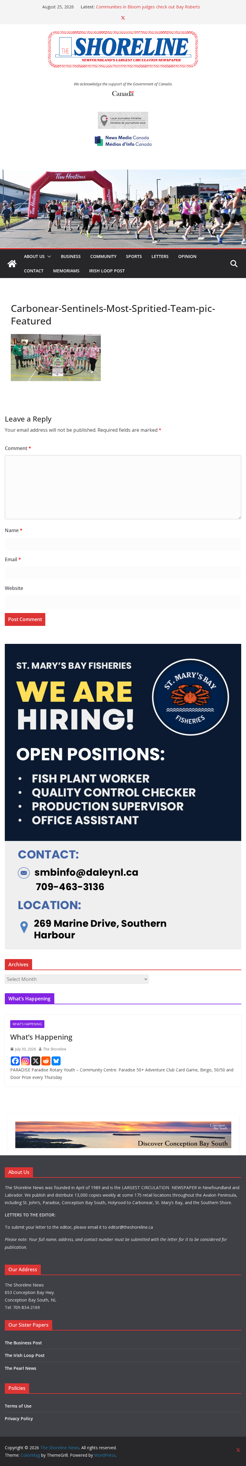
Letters (160, 256)
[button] (48, 256)
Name (13, 530)
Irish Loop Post (107, 271)
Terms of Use (18, 1406)
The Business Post (23, 1343)
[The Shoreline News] (123, 173)
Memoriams (66, 271)
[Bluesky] (56, 1060)
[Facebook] (15, 1060)
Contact (34, 271)
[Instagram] (25, 1060)
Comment (18, 448)
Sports (134, 256)
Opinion (187, 256)
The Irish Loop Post (25, 1355)
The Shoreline (54, 1049)
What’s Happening (41, 1037)
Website (14, 588)
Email (13, 559)
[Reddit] (45, 1060)
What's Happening (27, 1024)
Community (103, 256)
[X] (35, 1060)
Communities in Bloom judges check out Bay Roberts (148, 7)
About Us (34, 256)
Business (71, 256)
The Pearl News (20, 1368)
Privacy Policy (19, 1418)
